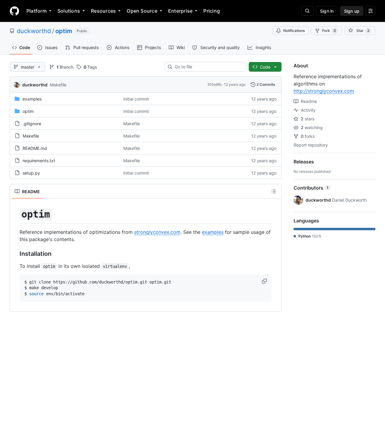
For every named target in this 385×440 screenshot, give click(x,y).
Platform (36, 11)
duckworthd (34, 31)
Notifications (294, 30)
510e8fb (214, 84)
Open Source (142, 11)
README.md (35, 148)
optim (63, 31)
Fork (329, 30)
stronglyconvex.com (157, 232)
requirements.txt (39, 160)
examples (32, 98)
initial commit (136, 98)
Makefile (58, 84)
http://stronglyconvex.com (324, 91)
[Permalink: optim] (15, 214)
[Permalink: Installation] (15, 253)
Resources (103, 11)
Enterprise (180, 11)
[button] (265, 281)
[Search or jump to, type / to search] (307, 11)
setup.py (31, 172)
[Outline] (274, 191)
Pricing (211, 11)
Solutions (68, 11)
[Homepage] (14, 11)
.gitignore (32, 123)
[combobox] (208, 66)
